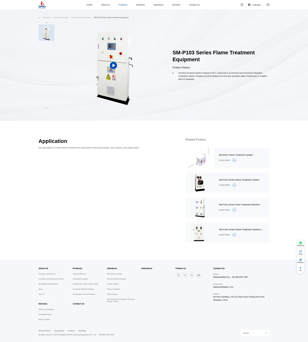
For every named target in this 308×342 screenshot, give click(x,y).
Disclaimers (59, 331)
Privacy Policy (44, 331)
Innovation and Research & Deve (51, 279)
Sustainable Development (48, 284)
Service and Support (46, 309)
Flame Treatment (113, 289)
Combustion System (60, 17)
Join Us (41, 294)
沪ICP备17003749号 (106, 335)
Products (46, 17)
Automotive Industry (114, 274)
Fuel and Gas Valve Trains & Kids (85, 284)
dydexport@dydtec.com (223, 287)
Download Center (45, 314)
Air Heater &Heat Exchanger (83, 289)
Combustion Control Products (84, 294)
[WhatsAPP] (192, 275)
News (40, 289)
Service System (44, 319)
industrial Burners (79, 274)
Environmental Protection (116, 279)
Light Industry (112, 294)
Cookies (71, 331)
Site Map (82, 331)
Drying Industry (113, 284)
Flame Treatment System (81, 17)
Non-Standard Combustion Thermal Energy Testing (120, 300)
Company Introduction (46, 274)
